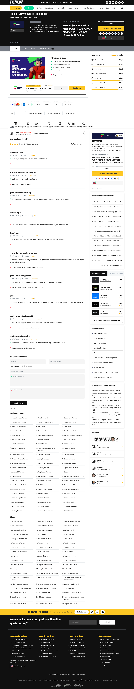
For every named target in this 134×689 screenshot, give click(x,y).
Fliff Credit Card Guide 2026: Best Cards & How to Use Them (108, 226)
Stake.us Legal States (77, 645)
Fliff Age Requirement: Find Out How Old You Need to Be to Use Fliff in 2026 (108, 207)
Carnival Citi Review (19, 547)
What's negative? (18, 390)
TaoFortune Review (18, 463)
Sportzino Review (44, 455)
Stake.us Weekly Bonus (77, 656)
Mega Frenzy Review (71, 573)
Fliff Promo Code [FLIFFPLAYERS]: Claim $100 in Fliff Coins (108, 241)
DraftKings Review (106, 289)
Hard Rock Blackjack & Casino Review (74, 598)
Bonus (12, 127)
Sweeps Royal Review (19, 422)
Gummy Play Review (19, 593)
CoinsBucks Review (70, 506)
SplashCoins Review (18, 439)
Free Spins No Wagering (19, 639)
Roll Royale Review (18, 506)
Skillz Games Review (45, 597)
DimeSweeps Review (19, 448)
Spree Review (42, 444)
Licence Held (63, 127)
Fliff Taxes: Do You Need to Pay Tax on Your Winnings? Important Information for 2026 (108, 260)
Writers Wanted (105, 662)
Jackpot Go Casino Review (73, 435)
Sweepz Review (43, 493)
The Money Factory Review (47, 588)
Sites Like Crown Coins (48, 645)
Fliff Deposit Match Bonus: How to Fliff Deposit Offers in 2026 (108, 231)
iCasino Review (17, 565)
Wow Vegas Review (18, 431)
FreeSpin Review (43, 439)
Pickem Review (17, 521)
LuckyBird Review (70, 530)
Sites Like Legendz (46, 648)
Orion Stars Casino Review (47, 584)
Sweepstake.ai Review (20, 573)
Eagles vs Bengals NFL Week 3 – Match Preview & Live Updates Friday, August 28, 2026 (106, 407)
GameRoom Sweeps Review (21, 588)
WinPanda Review (44, 593)
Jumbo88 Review (18, 472)
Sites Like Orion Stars (47, 639)
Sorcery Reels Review (45, 489)
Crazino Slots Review (45, 604)
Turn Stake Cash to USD (77, 648)
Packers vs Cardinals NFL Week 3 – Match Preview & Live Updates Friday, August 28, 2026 (106, 400)
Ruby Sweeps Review (45, 530)
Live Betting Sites (100, 348)
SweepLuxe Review (44, 502)
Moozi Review (16, 476)
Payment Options (41, 127)
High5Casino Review (71, 468)
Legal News (49, 8)
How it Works (57, 2)
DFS (114, 8)
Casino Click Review (19, 435)
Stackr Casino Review (71, 481)
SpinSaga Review (69, 493)
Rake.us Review (43, 543)
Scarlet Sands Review (45, 526)
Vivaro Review (16, 556)
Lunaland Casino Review (72, 502)
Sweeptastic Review (19, 530)
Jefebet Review (70, 569)
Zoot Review (68, 539)
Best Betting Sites (100, 333)
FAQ (71, 2)
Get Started (16, 8)
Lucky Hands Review (45, 547)
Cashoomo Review (70, 418)
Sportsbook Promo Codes (103, 363)
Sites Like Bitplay (46, 642)
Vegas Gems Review (71, 604)
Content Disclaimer (106, 659)
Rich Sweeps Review (71, 431)
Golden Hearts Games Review (74, 476)
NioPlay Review (17, 511)
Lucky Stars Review (71, 565)
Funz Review (42, 427)
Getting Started (45, 2)
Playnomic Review (70, 556)
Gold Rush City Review (71, 489)
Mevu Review (68, 552)
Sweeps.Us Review (70, 498)
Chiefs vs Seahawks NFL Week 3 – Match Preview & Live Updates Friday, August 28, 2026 (106, 414)
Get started (81, 612)
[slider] (15, 144)
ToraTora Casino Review (72, 584)
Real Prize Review (44, 418)
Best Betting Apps (100, 338)
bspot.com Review (44, 539)
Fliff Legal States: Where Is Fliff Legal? (107, 236)
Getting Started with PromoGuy (109, 639)
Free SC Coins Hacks (18, 642)
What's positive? (18, 376)
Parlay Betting (99, 367)
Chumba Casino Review (72, 593)
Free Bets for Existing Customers (106, 372)
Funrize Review (69, 455)
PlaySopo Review (17, 560)
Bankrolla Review (69, 459)
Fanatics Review (105, 305)
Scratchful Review (44, 481)
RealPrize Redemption (77, 654)
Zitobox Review (69, 534)
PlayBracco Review (44, 472)
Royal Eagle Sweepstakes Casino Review (72, 579)
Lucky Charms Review (19, 539)
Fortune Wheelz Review (20, 459)
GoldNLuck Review (70, 560)
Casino (100, 8)
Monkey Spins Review (45, 511)
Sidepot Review (69, 444)
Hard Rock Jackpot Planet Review (46, 449)
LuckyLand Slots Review (20, 534)
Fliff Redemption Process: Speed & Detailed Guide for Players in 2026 (108, 246)
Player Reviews (87, 127)
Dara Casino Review (71, 526)
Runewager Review (18, 543)
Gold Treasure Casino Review (48, 573)
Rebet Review (68, 472)
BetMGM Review (105, 281)
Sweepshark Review (18, 455)
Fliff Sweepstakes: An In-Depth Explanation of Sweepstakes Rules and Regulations (108, 255)
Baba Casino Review (19, 427)
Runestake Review (45, 560)
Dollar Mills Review (18, 502)
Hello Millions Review (45, 521)
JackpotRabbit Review (45, 463)
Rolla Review (68, 427)
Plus (28, 8)
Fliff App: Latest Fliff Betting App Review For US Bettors (108, 212)
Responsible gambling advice (109, 654)
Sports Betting (60, 8)
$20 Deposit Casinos (18, 656)
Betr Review (104, 313)
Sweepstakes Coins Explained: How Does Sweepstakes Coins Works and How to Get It (108, 265)
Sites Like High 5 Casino (48, 656)
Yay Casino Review (18, 489)
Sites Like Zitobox (46, 654)
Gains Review (68, 511)
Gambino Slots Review (45, 476)
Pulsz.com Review (70, 448)
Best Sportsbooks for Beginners (105, 358)
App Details (30, 127)
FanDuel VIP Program (77, 642)
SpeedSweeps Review (45, 435)
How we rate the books (107, 651)
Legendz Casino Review (72, 521)
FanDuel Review (105, 297)
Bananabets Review (45, 556)
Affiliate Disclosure (106, 656)
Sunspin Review (69, 547)
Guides (65, 2)
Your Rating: (15, 366)
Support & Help (53, 127)
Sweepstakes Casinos (88, 8)
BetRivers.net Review (19, 597)
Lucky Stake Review (19, 604)
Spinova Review (43, 498)
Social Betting (73, 8)
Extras (70, 127)
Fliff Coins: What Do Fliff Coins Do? (106, 221)
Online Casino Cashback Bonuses (22, 648)
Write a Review (76, 144)
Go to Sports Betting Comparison (107, 320)
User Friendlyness (20, 127)
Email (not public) (56, 361)
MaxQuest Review (44, 552)
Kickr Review (42, 534)
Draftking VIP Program (77, 639)
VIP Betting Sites (100, 343)
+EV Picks (39, 8)
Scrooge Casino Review (20, 569)
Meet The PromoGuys (106, 642)
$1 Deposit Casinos (17, 651)
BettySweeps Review (19, 498)
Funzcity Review (43, 468)
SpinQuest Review (70, 439)
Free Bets (97, 353)
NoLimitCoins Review (19, 468)
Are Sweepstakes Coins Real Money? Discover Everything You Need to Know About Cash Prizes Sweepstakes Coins (108, 202)
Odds (108, 8)
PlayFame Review (18, 526)
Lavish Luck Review (18, 444)
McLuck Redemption (76, 651)
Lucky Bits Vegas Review (46, 459)
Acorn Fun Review (18, 493)
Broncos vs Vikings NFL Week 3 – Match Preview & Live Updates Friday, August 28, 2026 (106, 422)
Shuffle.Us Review (70, 422)
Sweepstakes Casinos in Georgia (22, 645)
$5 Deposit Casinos (18, 654)
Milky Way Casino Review (20, 584)
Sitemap (102, 665)
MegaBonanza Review (19, 418)
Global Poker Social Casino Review (21, 579)
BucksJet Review (43, 506)
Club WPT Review (18, 481)
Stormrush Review (70, 463)
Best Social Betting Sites (103, 377)
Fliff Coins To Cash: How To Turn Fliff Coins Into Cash (108, 216)
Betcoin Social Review (71, 485)
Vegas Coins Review (45, 565)
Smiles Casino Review (19, 552)
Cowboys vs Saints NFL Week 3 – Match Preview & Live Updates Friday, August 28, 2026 (106, 393)
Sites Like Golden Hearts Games (51, 651)
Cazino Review (69, 588)
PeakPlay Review (69, 543)
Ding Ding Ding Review (46, 569)
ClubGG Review (43, 485)
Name (13, 361)
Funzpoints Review (44, 578)
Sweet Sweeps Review (45, 422)
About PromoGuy (105, 645)
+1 (117, 439)
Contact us (103, 648)
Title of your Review (17, 371)
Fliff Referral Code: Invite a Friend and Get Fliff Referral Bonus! (108, 250)
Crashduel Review (44, 431)
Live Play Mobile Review (20, 485)
